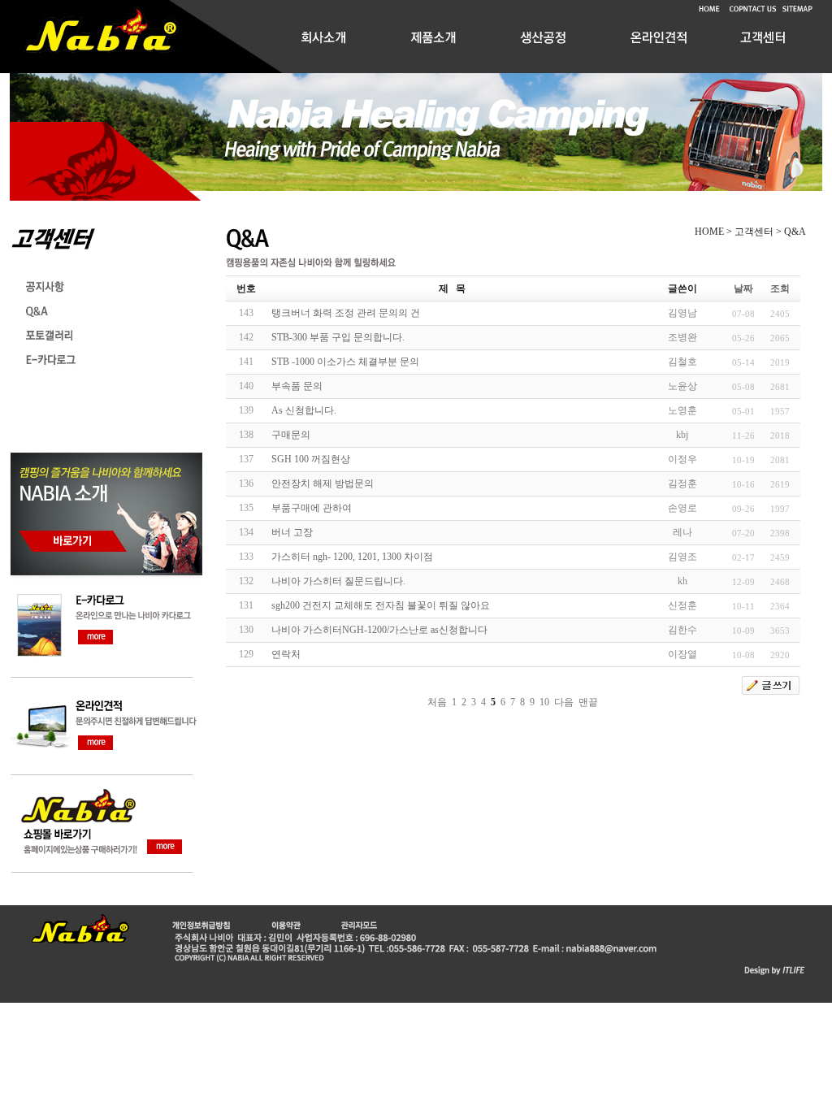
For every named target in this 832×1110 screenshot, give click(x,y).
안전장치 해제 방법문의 (322, 483)
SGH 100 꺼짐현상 (310, 459)
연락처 (286, 654)
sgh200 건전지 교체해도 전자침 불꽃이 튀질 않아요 (380, 605)
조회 (780, 288)
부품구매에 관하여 (311, 508)
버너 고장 (292, 532)
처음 (437, 702)
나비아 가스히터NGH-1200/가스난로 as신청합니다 (379, 629)
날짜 (743, 288)
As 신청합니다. (303, 410)
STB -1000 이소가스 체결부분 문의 (345, 361)
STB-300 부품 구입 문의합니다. (338, 337)
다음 (564, 702)
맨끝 (588, 702)
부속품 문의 (297, 386)
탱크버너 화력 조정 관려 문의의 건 (345, 313)
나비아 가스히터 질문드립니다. (338, 581)
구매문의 (290, 434)
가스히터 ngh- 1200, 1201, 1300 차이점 (352, 556)
